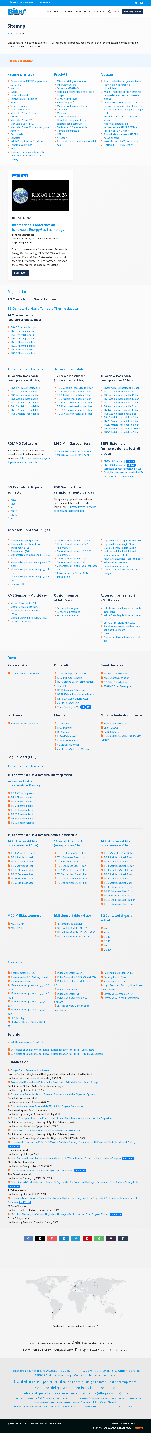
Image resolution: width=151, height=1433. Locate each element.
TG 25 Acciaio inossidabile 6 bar (121, 424)
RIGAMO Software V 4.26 (24, 723)
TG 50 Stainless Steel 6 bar (119, 904)
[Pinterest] (52, 1238)
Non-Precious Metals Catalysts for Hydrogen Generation (42, 1170)
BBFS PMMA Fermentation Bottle (75, 694)
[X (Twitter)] (40, 1238)
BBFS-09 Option (117, 1370)
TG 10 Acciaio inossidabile (24, 402)
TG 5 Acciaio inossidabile (24, 399)
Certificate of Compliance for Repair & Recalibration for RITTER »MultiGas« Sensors (57, 1053)
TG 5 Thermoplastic (22, 805)
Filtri (106, 633)
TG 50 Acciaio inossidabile (24, 413)
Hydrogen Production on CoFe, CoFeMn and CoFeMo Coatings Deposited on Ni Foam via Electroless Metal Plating (73, 1142)
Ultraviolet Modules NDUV (72, 928)
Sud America (118, 1350)
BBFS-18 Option (44, 1375)
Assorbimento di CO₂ (84, 1371)
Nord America (99, 1350)
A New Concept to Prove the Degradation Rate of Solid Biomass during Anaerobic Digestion (61, 1118)
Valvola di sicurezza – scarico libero (123, 558)
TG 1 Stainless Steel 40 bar (119, 870)
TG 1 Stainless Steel (22, 857)
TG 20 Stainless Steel (22, 874)
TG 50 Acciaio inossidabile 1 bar (74, 413)
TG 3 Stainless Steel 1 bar (71, 861)
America (44, 1343)
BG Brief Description (115, 682)
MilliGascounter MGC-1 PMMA (74, 451)
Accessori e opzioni (59, 1371)
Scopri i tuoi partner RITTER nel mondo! (31, 2)
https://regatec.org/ (22, 242)
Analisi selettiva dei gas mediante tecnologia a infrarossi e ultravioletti (122, 85)
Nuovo (130, 461)
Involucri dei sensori (21, 621)
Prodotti (14, 102)
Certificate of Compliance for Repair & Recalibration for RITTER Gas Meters (52, 1049)
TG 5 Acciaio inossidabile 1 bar (74, 399)
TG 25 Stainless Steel (22, 878)
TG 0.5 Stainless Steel (23, 853)
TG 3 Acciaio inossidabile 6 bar (120, 406)
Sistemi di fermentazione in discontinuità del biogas (43, 1406)
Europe (82, 1350)
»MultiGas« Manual (68, 744)
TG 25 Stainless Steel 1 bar (72, 878)
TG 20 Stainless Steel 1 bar (72, 874)
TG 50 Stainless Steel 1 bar (72, 882)
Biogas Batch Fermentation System (30, 1070)
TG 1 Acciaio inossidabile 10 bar (121, 395)
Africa (33, 1343)
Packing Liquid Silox (115, 977)
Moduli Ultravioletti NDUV (25, 606)
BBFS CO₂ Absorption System (73, 698)
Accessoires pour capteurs (28, 1370)
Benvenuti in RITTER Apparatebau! (29, 81)
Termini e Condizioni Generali (27, 152)
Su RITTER (52, 11)
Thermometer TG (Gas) (23, 972)
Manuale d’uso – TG (21, 120)
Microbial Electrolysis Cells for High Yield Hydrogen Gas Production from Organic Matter (60, 1214)
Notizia (14, 88)
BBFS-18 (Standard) (114, 461)
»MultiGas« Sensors (68, 703)
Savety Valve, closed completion (121, 998)
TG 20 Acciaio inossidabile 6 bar (121, 421)
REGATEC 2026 (22, 218)
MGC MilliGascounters (69, 677)
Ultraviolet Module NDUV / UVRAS (76, 932)
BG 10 (13, 507)
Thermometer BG (20, 981)
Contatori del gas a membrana (95, 1375)
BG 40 (13, 515)
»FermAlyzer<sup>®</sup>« (125, 1407)
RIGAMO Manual (66, 736)
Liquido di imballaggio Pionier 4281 (123, 540)
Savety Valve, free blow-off (118, 993)
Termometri (63, 109)
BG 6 (13, 503)
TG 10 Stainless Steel (22, 870)
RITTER (11, 33)
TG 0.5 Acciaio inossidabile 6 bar (121, 387)
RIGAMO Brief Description (118, 686)
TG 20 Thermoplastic (22, 814)
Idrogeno (14, 1146)
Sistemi (112, 1402)
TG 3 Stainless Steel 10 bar (119, 878)
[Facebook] (28, 1238)
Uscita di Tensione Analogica (119, 622)
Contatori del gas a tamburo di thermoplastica (104, 1382)
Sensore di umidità (67, 615)
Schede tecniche (19, 106)
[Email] (111, 1238)
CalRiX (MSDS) (112, 732)
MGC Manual (64, 727)
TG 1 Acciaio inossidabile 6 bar (120, 391)
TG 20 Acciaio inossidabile (24, 406)
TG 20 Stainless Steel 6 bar (119, 891)
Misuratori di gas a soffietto (72, 106)
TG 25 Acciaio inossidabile (24, 410)
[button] (116, 11)
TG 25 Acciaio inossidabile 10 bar (122, 428)
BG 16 (13, 511)
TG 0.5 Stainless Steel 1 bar (72, 853)
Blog (12, 148)
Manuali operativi (20, 109)
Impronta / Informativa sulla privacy (111, 1428)
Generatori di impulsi (69, 116)
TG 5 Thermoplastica (22, 338)
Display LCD (17, 584)
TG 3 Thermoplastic (22, 801)
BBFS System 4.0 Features (71, 690)
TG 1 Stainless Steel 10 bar (119, 861)
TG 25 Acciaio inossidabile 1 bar (74, 410)
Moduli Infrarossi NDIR (23, 603)
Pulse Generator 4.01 (68, 989)
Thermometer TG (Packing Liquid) (29, 977)
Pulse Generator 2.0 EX (69, 972)
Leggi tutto (21, 273)
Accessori (62, 137)
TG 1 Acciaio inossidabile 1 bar (74, 391)
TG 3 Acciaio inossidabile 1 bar (74, 395)
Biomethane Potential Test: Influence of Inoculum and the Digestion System (53, 1094)
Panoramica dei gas (21, 145)
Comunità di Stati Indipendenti (48, 1350)
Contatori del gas (64, 1375)
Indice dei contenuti (22, 60)
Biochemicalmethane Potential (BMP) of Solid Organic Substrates (47, 1106)
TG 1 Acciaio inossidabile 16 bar (121, 399)
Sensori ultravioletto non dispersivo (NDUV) (57, 1402)
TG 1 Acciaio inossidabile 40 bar (121, 402)
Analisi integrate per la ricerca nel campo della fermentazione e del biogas (122, 95)
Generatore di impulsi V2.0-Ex (73, 540)
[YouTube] (141, 3)
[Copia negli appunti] (123, 1238)
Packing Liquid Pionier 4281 (119, 972)
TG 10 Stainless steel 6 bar (118, 887)
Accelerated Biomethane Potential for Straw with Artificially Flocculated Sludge (54, 1082)
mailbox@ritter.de (132, 11)
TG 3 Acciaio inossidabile (24, 395)
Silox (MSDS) (111, 727)
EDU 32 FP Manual (67, 740)
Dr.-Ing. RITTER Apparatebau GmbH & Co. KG (41, 1423)
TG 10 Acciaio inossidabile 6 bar (121, 417)
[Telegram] (75, 1238)
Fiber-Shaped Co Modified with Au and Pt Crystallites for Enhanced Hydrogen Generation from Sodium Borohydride (74, 1182)
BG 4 (13, 500)
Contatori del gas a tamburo (42, 1381)
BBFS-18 (134, 1371)
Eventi (13, 91)
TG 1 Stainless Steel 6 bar (118, 857)
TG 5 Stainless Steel (22, 865)
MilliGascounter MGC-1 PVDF (73, 455)
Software (77, 1407)
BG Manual (63, 732)
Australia (117, 1344)
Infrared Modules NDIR (70, 923)
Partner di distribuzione (23, 99)
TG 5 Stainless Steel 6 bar (118, 882)
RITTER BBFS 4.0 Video (116, 130)
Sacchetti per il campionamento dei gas (72, 1398)
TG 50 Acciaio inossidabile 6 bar (121, 432)
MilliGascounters (66, 84)
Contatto (15, 137)
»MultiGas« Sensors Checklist (26, 141)
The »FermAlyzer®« (68, 707)
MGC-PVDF (17, 928)
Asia (76, 1343)
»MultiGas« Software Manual (73, 749)
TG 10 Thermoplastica (22, 342)
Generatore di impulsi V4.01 (72, 558)
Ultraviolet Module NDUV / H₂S (74, 936)
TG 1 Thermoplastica (22, 331)
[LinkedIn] (136, 3)
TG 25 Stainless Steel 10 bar (119, 899)
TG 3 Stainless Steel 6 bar (118, 874)
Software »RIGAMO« (68, 88)
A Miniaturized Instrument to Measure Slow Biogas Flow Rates (45, 1130)
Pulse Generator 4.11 (68, 993)
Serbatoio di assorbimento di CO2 (122, 468)
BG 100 (14, 518)
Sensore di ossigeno (68, 608)
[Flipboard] (87, 1238)
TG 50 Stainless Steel (22, 882)
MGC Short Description (116, 677)
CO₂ (88, 707)
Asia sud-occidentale (97, 1343)
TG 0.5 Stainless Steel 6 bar (119, 853)
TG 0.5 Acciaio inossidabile (25, 387)
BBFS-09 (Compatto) (115, 465)
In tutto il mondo (75, 11)
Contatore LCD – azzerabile (72, 127)
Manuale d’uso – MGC (22, 123)
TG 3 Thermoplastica (22, 334)
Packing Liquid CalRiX (116, 981)
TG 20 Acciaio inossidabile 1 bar (74, 406)
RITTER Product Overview (25, 673)
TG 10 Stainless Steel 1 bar (72, 870)
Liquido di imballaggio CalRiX (120, 547)
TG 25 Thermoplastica (22, 349)
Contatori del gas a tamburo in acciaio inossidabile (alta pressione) (69, 1393)
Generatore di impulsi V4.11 (72, 562)
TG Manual (63, 723)
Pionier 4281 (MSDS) (115, 723)
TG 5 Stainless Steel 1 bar (71, 865)
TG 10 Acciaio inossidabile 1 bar (74, 402)
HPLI (59, 134)
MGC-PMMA (17, 923)
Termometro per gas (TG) (24, 540)
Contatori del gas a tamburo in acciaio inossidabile (75, 1387)
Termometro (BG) (20, 551)
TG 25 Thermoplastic (22, 818)
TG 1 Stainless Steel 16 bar (119, 865)
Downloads (16, 134)
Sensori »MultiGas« (67, 99)
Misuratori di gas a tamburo (72, 81)
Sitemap (139, 1428)
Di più (97, 11)
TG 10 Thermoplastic (22, 810)
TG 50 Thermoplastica (22, 353)
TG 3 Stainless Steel (22, 861)
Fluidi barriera (128, 1394)
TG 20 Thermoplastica (22, 345)
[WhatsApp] (99, 1238)
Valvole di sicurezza (68, 130)
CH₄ (83, 707)
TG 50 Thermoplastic (22, 822)
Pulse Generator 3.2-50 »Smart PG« (76, 977)
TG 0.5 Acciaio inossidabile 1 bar (75, 387)
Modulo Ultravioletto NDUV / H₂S (28, 617)
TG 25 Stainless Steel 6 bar (119, 895)
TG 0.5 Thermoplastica (23, 327)
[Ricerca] (109, 11)
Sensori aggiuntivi (98, 1398)
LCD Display (17, 1018)
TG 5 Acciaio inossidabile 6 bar (120, 413)
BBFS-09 (100, 1371)
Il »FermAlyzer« (66, 102)
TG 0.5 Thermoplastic (23, 793)
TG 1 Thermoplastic (22, 797)
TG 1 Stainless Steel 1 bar (71, 857)
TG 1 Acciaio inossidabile (24, 391)
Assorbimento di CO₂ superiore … (122, 141)
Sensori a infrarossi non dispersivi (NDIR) (125, 1398)
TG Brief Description (115, 673)
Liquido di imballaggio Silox (119, 544)
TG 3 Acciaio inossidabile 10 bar (121, 410)
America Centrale (61, 1343)
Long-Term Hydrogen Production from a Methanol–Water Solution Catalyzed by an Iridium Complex (66, 1158)
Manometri (63, 113)
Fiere (24, 176)
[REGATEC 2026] (40, 195)
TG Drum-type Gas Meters (71, 673)
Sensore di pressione (68, 611)
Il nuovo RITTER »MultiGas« (119, 145)
